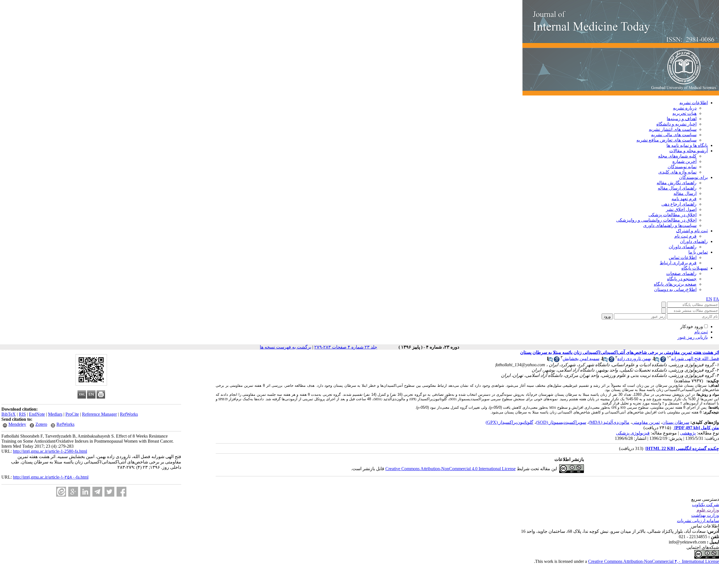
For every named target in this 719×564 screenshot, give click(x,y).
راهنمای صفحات (681, 273)
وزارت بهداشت (705, 515)
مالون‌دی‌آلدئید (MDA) (609, 422)
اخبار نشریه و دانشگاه (676, 124)
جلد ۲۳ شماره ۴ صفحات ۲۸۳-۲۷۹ (345, 347)
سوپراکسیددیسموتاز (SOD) (561, 422)
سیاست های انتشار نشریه (673, 129)
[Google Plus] (73, 492)
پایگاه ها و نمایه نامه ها (687, 145)
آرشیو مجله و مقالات (688, 150)
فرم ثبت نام (685, 236)
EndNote (37, 414)
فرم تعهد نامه (684, 198)
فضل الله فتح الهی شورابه (695, 358)
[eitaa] (61, 492)
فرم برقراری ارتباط (678, 262)
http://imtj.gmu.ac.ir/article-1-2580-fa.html (50, 451)
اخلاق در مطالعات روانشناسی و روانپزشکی (656, 220)
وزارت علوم (708, 510)
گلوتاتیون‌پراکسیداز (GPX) (509, 422)
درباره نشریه (685, 108)
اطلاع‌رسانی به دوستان (675, 289)
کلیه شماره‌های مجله (677, 156)
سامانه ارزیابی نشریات (698, 520)
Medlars (55, 414)
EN (709, 299)
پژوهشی (688, 433)
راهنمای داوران (694, 241)
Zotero (41, 424)
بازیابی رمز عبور (692, 337)
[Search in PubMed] (656, 360)
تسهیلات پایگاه (694, 268)
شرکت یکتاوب (705, 504)
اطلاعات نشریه (693, 102)
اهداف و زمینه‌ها (682, 118)
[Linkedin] (85, 492)
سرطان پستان (675, 422)
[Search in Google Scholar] (663, 360)
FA (716, 299)
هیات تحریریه (684, 113)
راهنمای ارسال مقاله (677, 188)
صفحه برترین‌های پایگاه (675, 284)
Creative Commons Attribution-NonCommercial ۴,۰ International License (653, 561)
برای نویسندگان (693, 177)
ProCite (72, 414)
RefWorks (129, 414)
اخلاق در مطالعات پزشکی (673, 214)
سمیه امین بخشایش (581, 358)
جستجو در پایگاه (682, 278)
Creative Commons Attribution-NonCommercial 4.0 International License (450, 468)
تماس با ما (698, 252)
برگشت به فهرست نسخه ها (285, 347)
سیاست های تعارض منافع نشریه (666, 140)
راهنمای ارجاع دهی (679, 204)
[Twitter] (109, 492)
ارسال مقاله (685, 193)
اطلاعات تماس (683, 257)
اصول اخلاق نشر (681, 209)
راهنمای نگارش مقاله (677, 182)
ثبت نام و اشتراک (692, 230)
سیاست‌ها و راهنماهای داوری (670, 225)
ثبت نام (701, 331)
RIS (22, 414)
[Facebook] (121, 492)
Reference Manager (99, 414)
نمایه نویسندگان (682, 166)
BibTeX (8, 414)
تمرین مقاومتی (646, 422)
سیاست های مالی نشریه (674, 134)
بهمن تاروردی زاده (634, 358)
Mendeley (17, 424)
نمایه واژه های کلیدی (677, 172)
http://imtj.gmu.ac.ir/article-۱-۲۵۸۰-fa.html (50, 477)
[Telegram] (97, 492)
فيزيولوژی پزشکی (633, 433)
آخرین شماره (684, 161)
